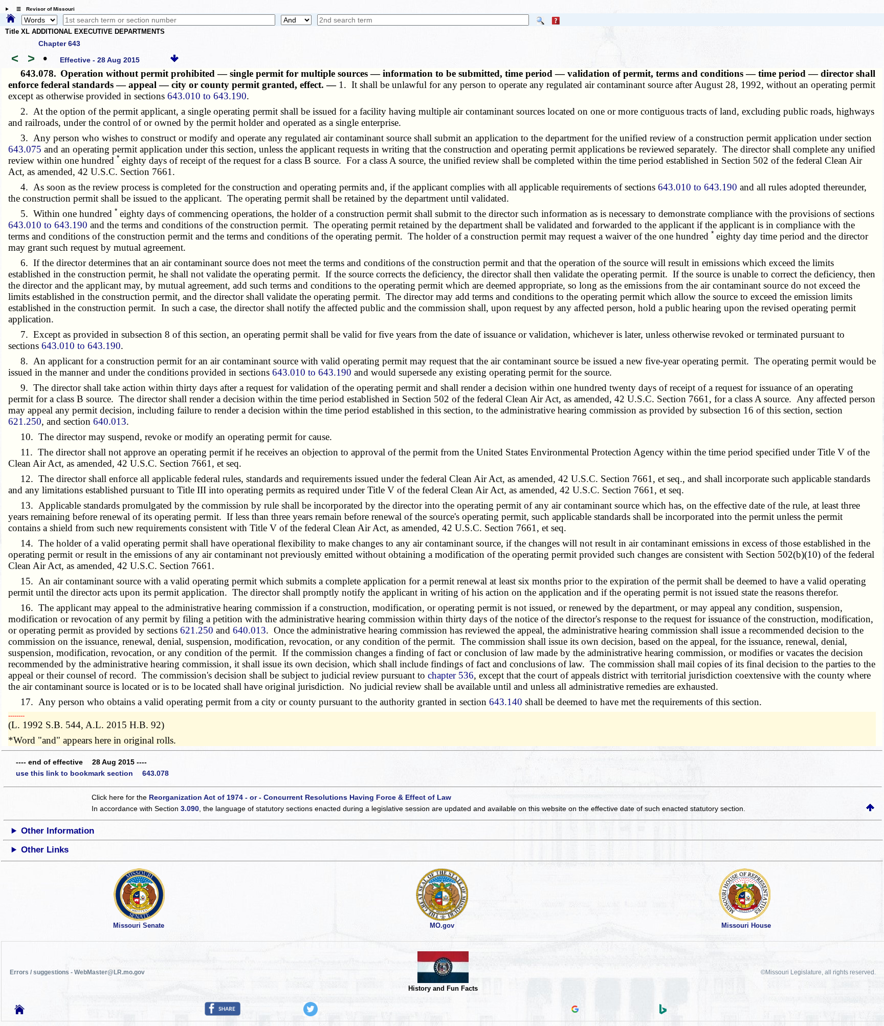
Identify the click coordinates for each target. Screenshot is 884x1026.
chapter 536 (451, 675)
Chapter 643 (59, 43)
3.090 (190, 808)
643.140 (505, 701)
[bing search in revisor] (663, 1012)
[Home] (10, 19)
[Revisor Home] (19, 1012)
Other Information (57, 831)
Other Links (45, 850)
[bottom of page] (174, 60)
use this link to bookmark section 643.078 (92, 773)
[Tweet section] (310, 1014)
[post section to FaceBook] (222, 1013)
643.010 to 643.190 (207, 96)
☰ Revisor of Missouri (43, 9)
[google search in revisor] (575, 1010)
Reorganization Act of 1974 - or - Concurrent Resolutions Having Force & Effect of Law (300, 797)
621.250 (24, 421)
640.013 (109, 421)
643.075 (24, 149)
